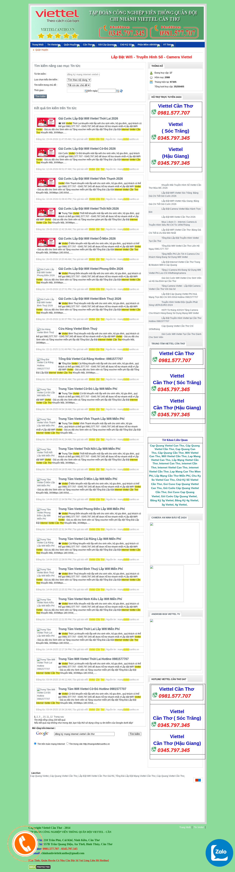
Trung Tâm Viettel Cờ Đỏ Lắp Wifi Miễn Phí (87, 388)
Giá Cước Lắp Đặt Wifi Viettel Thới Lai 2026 (88, 118)
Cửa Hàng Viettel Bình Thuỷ (77, 328)
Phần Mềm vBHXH (147, 44)
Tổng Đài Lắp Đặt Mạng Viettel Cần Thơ (135, 776)
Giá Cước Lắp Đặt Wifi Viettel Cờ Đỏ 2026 (87, 148)
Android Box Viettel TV (165, 614)
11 (48, 717)
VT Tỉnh (167, 44)
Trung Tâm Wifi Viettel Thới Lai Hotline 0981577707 (93, 659)
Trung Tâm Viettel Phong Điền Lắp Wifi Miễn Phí (91, 508)
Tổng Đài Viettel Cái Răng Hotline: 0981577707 (90, 358)
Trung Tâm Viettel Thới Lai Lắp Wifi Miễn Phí (89, 629)
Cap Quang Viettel (39, 776)
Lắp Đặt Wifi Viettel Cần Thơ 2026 (179, 217)
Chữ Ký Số (125, 44)
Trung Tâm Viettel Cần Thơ (168, 343)
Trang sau (59, 717)
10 (44, 717)
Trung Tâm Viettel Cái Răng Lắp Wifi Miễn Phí (89, 538)
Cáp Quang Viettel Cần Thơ (63, 776)
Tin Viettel (52, 44)
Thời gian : (39, 90)
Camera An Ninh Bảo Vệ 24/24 (169, 517)
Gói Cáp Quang (106, 44)
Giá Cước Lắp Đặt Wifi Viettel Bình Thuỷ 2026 (89, 298)
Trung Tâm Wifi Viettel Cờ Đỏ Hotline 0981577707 (92, 689)
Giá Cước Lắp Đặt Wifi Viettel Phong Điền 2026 (90, 268)
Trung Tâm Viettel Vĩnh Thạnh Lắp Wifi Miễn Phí (91, 418)
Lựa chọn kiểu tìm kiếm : (46, 79)
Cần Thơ (87, 44)
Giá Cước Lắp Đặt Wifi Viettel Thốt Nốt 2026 (88, 208)
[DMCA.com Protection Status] (39, 868)
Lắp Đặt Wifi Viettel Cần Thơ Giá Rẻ (96, 776)
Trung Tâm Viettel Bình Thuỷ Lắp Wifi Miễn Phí (90, 568)
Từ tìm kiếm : (40, 74)
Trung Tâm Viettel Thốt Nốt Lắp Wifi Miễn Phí (89, 448)
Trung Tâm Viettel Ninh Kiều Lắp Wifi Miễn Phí (90, 599)
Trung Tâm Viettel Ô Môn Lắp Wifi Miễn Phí (87, 479)
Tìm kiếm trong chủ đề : (45, 85)
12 (51, 717)
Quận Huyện (70, 44)
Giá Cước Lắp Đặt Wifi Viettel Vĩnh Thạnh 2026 (90, 178)
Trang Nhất (185, 827)
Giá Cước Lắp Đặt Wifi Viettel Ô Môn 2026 (87, 238)
